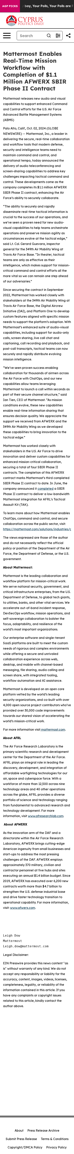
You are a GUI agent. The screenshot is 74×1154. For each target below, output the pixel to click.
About (19, 1130)
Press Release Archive (43, 1130)
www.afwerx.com (22, 908)
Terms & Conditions (54, 1139)
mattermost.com (52, 729)
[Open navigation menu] (7, 35)
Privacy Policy (56, 1147)
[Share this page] (68, 35)
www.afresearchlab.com (45, 816)
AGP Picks (10, 6)
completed (46, 488)
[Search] (48, 35)
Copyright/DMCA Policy (25, 1147)
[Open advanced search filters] (57, 35)
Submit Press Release (21, 1139)
